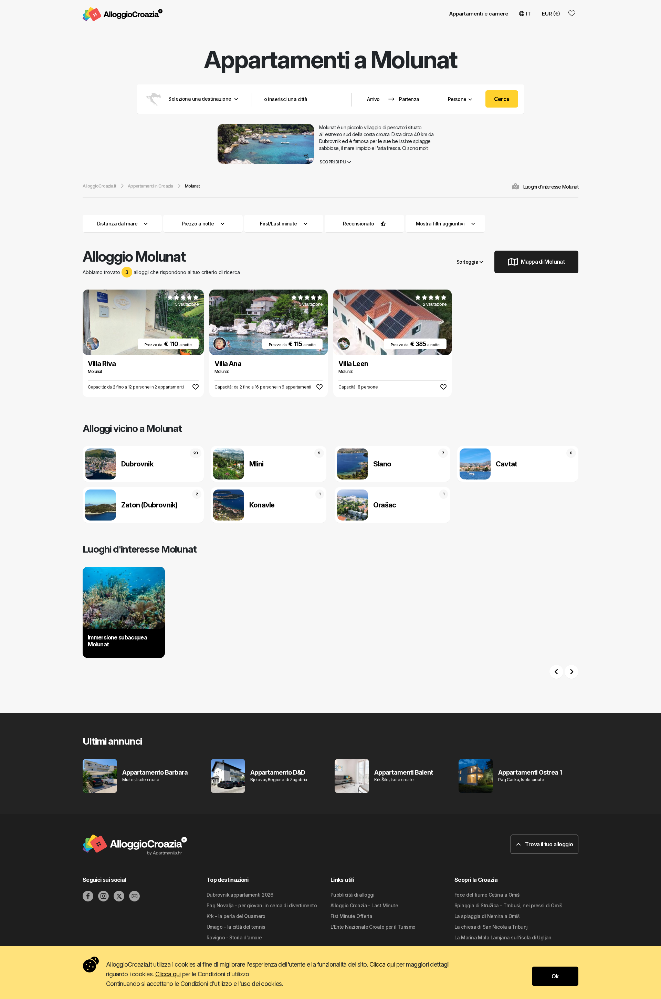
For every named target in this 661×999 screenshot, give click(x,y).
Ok (555, 976)
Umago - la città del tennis (236, 927)
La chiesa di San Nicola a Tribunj (491, 927)
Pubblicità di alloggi (352, 895)
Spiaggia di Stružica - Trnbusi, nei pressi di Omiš (508, 905)
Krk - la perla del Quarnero (236, 916)
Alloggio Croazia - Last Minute (364, 905)
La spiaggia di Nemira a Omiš (487, 916)
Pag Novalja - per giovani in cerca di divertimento (262, 905)
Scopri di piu (333, 161)
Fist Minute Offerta (351, 916)
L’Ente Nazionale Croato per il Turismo (373, 927)
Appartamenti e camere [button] (478, 13)
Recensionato (358, 223)
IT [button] (528, 13)
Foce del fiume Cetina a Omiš (487, 895)
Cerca (502, 98)
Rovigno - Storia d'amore (234, 937)
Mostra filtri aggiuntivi (441, 223)
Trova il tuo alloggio (548, 844)
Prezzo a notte (198, 223)
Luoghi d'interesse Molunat (550, 187)
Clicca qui (382, 964)
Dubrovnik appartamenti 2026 (240, 895)
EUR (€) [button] (551, 13)
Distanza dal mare (117, 223)
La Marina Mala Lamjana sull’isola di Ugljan (503, 937)
